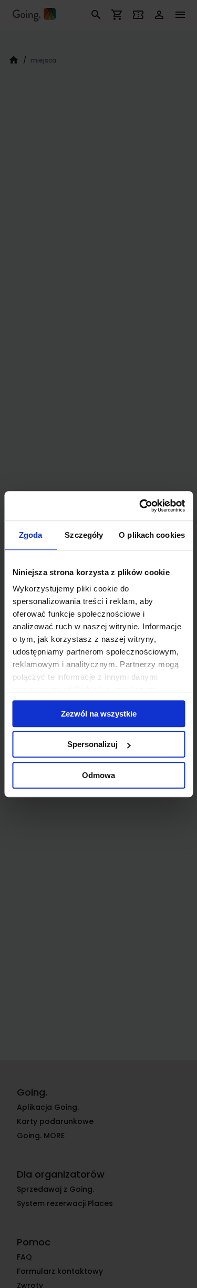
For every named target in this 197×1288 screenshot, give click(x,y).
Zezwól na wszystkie (99, 713)
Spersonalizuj (92, 744)
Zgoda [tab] (31, 534)
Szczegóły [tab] (84, 534)
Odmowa (98, 775)
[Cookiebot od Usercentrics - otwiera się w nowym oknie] (140, 506)
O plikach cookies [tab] (152, 534)
